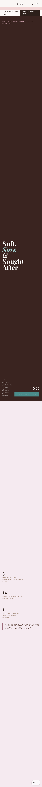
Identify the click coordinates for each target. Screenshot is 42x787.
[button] (4, 4)
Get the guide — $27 (29, 13)
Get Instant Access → (27, 394)
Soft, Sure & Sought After (10, 13)
